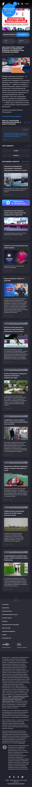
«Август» (10, 696)
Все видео (4, 621)
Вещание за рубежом (22, 647)
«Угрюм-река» (16, 697)
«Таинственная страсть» (8, 701)
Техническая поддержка (8, 631)
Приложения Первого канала (10, 614)
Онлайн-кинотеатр (7, 611)
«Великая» (11, 699)
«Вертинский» (18, 699)
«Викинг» (22, 697)
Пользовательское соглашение (10, 624)
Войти (27, 3)
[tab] (9, 35)
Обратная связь (6, 628)
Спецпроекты (5, 607)
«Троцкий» (5, 699)
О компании (5, 604)
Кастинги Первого (7, 618)
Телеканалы (21, 742)
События (4, 634)
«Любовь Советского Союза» (21, 696)
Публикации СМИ (6, 638)
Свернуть (16, 600)
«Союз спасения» (6, 697)
